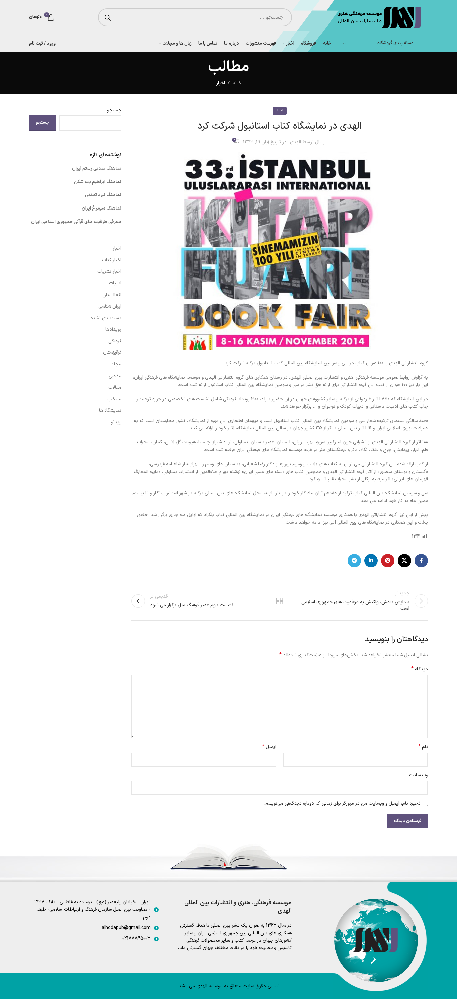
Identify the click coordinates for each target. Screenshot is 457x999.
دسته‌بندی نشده (106, 318)
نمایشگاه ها (110, 410)
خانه (237, 83)
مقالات (114, 387)
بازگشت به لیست (279, 601)
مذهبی (115, 376)
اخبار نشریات (109, 271)
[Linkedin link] (371, 560)
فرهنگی (114, 341)
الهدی (295, 142)
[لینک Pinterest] (387, 560)
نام (423, 747)
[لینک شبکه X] (404, 560)
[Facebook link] (421, 560)
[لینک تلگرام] (354, 560)
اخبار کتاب (111, 260)
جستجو (114, 110)
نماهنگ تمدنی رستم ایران (96, 168)
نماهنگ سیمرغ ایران (101, 208)
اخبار (220, 83)
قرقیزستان (112, 352)
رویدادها (113, 329)
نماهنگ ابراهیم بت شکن (97, 181)
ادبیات (115, 283)
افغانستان (111, 295)
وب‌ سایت (418, 775)
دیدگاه (419, 669)
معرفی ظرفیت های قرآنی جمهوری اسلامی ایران (76, 221)
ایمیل (269, 747)
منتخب (114, 399)
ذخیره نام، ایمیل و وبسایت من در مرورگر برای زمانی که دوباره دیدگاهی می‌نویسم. (342, 803)
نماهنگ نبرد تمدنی (103, 194)
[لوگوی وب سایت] (378, 17)
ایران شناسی (109, 306)
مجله (116, 364)
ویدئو (116, 422)
